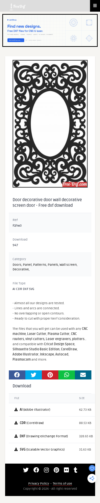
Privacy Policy (38, 484)
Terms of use (62, 484)
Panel (27, 265)
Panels (53, 265)
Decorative (21, 269)
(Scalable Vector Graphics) (42, 449)
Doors (17, 265)
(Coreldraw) (32, 423)
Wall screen (68, 265)
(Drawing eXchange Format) (44, 436)
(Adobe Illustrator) (35, 410)
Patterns (39, 265)
